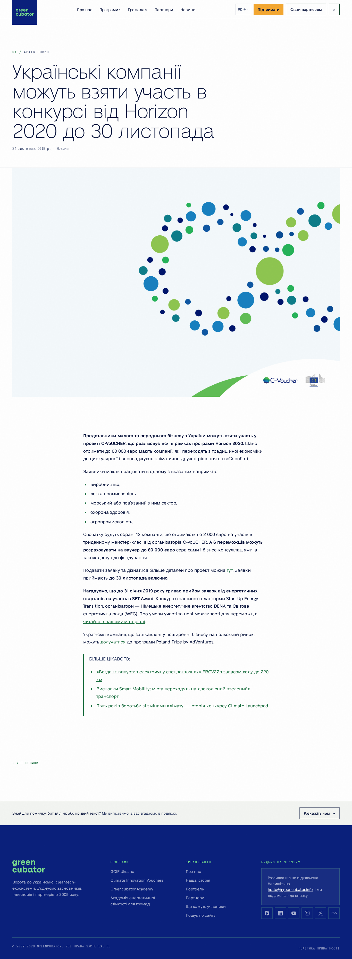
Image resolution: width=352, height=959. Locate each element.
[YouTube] (293, 913)
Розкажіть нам (317, 813)
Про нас (84, 9)
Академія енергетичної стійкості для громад (133, 900)
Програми (110, 9)
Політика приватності (319, 948)
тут (230, 570)
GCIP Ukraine (122, 871)
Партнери (164, 9)
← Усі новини (25, 763)
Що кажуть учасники (206, 906)
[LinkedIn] (280, 913)
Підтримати (268, 9)
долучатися (112, 641)
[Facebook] (267, 913)
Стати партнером (306, 9)
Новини (188, 9)
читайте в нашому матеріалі (114, 621)
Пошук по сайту (200, 915)
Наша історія (198, 880)
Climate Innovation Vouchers (137, 880)
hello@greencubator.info (290, 889)
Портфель (195, 889)
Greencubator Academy (132, 889)
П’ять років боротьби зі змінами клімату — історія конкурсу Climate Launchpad (182, 705)
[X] (320, 913)
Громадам (137, 9)
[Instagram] (307, 913)
